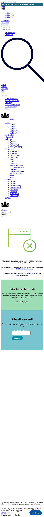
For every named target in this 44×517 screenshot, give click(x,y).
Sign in (7, 198)
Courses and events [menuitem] (12, 101)
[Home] (5, 119)
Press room (7, 365)
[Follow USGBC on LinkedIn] (16, 486)
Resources (4, 93)
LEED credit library (17, 171)
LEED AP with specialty (11, 407)
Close (12, 119)
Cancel (9, 513)
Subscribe (4, 89)
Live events (7, 427)
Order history (14, 196)
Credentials (5, 23)
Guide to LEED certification (13, 389)
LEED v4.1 (14, 131)
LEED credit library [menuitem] (12, 105)
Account (4, 87)
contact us (37, 273)
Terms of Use (29, 494)
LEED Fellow (8, 411)
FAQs (3, 91)
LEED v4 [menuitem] (8, 17)
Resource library (16, 173)
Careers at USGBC (9, 363)
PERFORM (5, 21)
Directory (13, 169)
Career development (10, 431)
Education (13, 192)
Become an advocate (10, 453)
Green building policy (10, 473)
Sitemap (34, 497)
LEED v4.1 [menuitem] (9, 15)
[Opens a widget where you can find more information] (35, 513)
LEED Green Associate (11, 405)
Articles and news (16, 165)
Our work (6, 361)
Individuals (14, 157)
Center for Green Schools (12, 477)
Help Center (27, 273)
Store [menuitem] (7, 109)
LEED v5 (13, 129)
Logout (3, 513)
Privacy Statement (22, 497)
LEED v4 (13, 133)
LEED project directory (11, 471)
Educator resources (9, 433)
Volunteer (6, 455)
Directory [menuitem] (8, 103)
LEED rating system (10, 383)
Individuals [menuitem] (9, 35)
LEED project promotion (12, 475)
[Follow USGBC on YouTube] (28, 486)
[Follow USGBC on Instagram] (20, 486)
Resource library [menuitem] (11, 107)
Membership (5, 27)
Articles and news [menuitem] (11, 99)
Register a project (22, 302)
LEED (3, 7)
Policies (19, 494)
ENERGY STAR (16, 147)
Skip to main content (8, 2)
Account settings (16, 186)
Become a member (9, 449)
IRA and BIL (14, 145)
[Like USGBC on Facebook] (24, 486)
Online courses (8, 429)
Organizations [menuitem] (10, 33)
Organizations (15, 155)
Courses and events (17, 167)
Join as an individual (10, 451)
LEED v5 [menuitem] (8, 13)
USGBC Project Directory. (24, 269)
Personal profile (15, 188)
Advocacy (4, 25)
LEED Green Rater (10, 409)
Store (12, 175)
